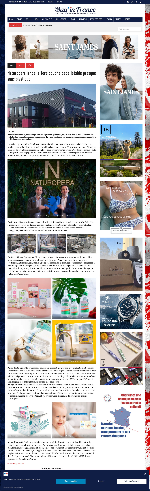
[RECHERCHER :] (129, 28)
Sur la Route (60, 19)
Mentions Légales (18, 487)
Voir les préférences (131, 481)
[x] (132, 1)
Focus (109, 19)
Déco (37, 19)
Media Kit (50, 2)
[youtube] (136, 1)
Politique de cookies (8, 487)
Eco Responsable (96, 19)
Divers (127, 19)
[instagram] (128, 1)
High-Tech (83, 19)
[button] (145, 474)
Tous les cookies (71, 481)
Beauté (28, 19)
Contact (60, 2)
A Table (72, 19)
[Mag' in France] (75, 10)
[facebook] (124, 1)
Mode (11, 19)
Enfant (19, 19)
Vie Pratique (47, 19)
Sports (118, 19)
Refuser (101, 481)
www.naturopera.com (16, 464)
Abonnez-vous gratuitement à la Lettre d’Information (26, 2)
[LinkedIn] (140, 1)
